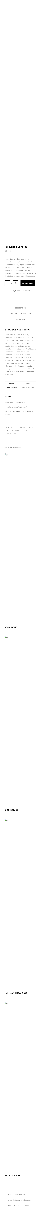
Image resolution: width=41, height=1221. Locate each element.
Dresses (30, 427)
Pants (15, 433)
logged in (19, 411)
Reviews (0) (20, 319)
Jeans (8, 433)
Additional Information (20, 314)
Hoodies (24, 430)
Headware (15, 430)
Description (20, 308)
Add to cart (27, 283)
